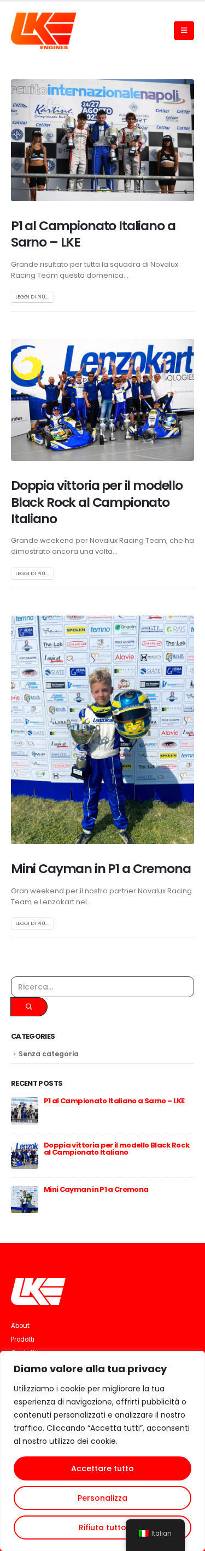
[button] (184, 30)
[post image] (102, 140)
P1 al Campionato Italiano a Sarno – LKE (93, 233)
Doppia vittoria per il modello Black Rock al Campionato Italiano (97, 502)
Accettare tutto (102, 1468)
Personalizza (102, 1498)
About (20, 1325)
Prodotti (22, 1339)
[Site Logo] (44, 31)
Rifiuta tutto (102, 1527)
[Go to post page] (24, 1111)
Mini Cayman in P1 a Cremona (100, 868)
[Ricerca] (29, 1006)
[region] (102, 1451)
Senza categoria (49, 1053)
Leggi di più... (32, 296)
